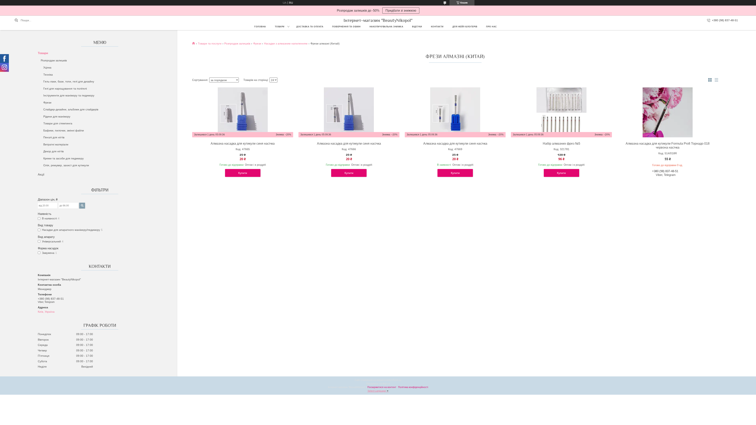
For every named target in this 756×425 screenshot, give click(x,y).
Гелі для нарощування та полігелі (65, 88)
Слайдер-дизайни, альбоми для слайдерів (70, 109)
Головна (260, 26)
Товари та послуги (209, 43)
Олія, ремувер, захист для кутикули (66, 165)
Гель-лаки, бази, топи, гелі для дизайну (68, 81)
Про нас (491, 26)
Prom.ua (396, 380)
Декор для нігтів (53, 151)
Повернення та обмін (346, 26)
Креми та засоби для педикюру (63, 158)
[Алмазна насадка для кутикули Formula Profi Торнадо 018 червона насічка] (668, 112)
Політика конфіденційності (413, 387)
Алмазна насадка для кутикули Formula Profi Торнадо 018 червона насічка (668, 145)
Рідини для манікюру (56, 116)
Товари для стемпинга (57, 123)
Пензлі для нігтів (53, 137)
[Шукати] (16, 20)
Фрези (47, 102)
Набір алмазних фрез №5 (561, 143)
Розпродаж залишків (54, 60)
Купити (242, 173)
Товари (279, 26)
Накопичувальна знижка (386, 26)
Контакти (437, 26)
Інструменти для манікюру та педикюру (68, 95)
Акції (41, 174)
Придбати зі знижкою (400, 10)
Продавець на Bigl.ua (378, 383)
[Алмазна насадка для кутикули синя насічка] (243, 112)
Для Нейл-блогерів (464, 26)
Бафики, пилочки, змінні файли (63, 130)
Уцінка (47, 67)
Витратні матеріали (55, 144)
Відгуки (417, 26)
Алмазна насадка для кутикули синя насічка (243, 143)
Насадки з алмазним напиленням (286, 43)
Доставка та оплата (309, 26)
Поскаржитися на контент (381, 387)
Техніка (48, 74)
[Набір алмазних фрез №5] (561, 112)
